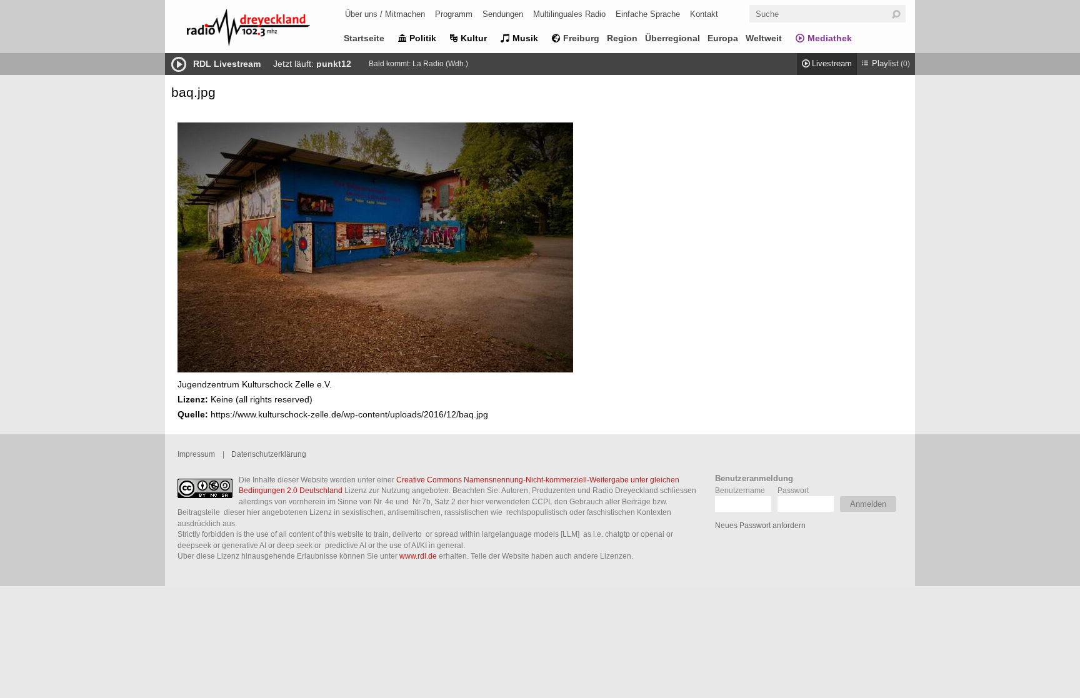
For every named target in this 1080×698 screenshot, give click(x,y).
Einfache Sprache (648, 14)
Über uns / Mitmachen (385, 14)
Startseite (364, 38)
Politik (422, 38)
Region (622, 38)
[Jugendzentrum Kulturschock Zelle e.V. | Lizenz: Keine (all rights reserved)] (375, 369)
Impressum (196, 454)
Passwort (793, 490)
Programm (453, 14)
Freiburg (581, 38)
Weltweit (764, 38)
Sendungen (502, 14)
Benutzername (740, 490)
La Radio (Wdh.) (440, 63)
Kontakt (704, 14)
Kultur (474, 38)
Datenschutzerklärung (268, 454)
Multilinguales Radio (569, 14)
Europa (723, 38)
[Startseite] (265, 30)
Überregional (672, 38)
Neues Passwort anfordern (760, 525)
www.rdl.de (418, 556)
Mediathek (830, 38)
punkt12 (333, 64)
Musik (525, 38)
